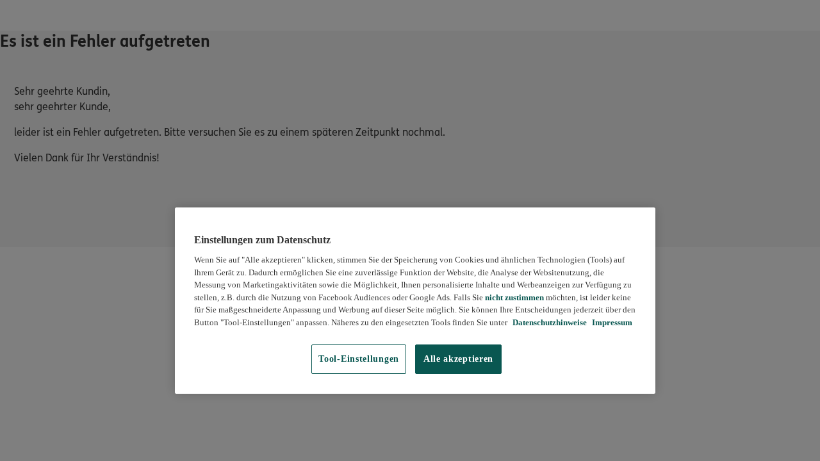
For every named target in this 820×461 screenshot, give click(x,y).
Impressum (611, 322)
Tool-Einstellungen (358, 359)
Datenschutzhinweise (549, 322)
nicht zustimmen (514, 297)
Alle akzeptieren (458, 359)
